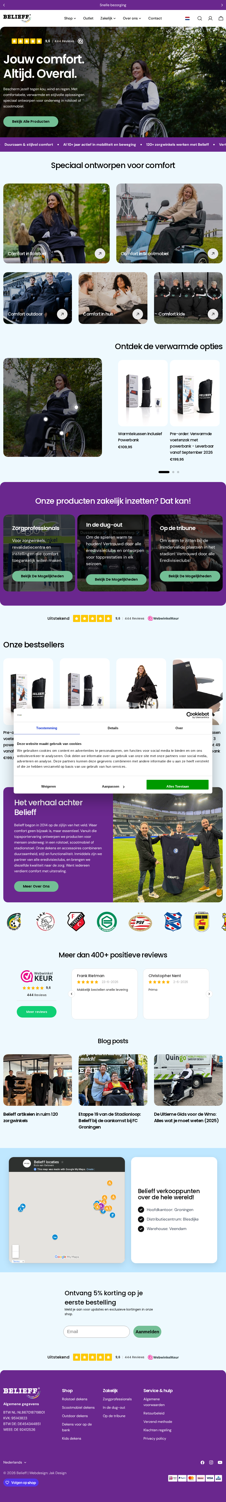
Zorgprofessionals (117, 1399)
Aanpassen (110, 786)
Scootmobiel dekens (78, 1407)
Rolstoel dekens (74, 1399)
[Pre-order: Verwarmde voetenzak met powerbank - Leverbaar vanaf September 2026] (195, 393)
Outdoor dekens (75, 1416)
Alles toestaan (177, 786)
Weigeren (48, 786)
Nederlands (12, 1462)
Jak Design (57, 1473)
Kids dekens (71, 1438)
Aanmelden (147, 1331)
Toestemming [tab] (46, 728)
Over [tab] (179, 728)
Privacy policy (154, 1438)
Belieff (22, 1473)
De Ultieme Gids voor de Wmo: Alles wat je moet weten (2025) (186, 1117)
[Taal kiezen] (187, 18)
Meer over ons (36, 886)
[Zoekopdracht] (199, 18)
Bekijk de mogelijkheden (42, 576)
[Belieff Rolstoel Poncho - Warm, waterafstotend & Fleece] (141, 691)
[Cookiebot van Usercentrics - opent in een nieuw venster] (189, 715)
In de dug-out (114, 1407)
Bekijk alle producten (30, 121)
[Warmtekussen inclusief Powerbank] (143, 393)
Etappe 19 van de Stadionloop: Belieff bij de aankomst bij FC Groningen (110, 1120)
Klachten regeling (157, 1430)
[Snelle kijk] (161, 369)
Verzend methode (157, 1421)
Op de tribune (114, 1416)
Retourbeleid (153, 1413)
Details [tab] (113, 728)
